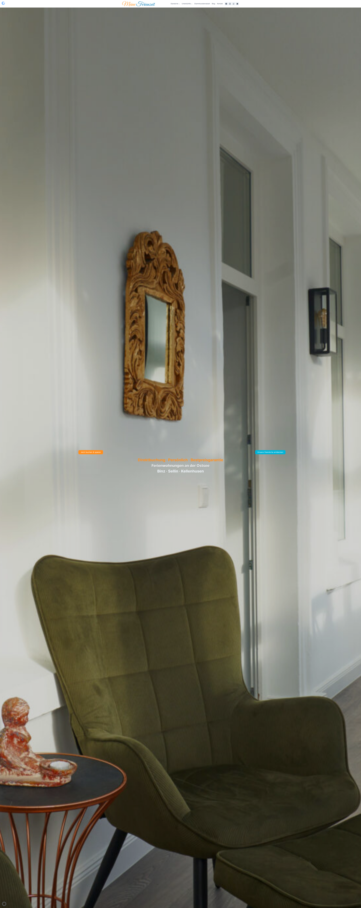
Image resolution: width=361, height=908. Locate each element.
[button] (4, 904)
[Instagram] (230, 3)
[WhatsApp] (233, 3)
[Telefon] (237, 3)
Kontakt (220, 4)
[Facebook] (226, 3)
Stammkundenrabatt (202, 4)
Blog (213, 4)
